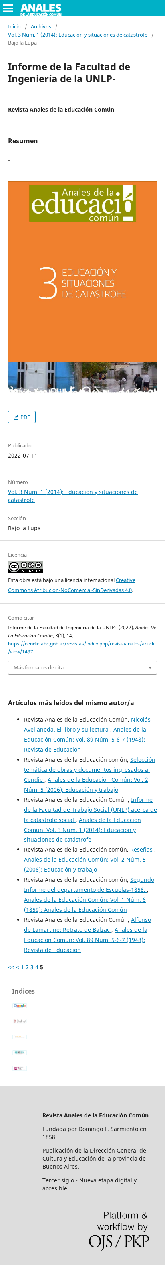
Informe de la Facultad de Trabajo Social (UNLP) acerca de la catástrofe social (90, 810)
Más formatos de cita (39, 667)
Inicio (14, 26)
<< (11, 967)
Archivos (41, 26)
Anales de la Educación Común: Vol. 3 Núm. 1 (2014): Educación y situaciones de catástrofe (82, 830)
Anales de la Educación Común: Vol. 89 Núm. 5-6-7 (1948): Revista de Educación (85, 739)
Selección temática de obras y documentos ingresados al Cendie (89, 769)
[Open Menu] (8, 8)
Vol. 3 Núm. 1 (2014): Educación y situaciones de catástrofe (77, 34)
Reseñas (142, 849)
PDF (24, 417)
